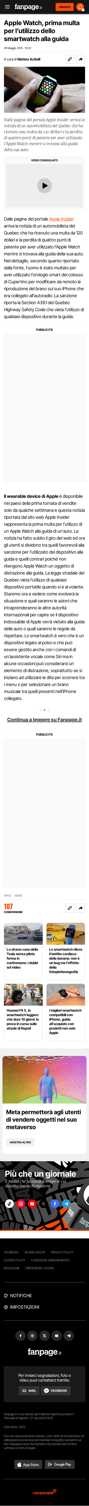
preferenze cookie (39, 1268)
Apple (8, 895)
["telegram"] (66, 1203)
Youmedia (11, 1252)
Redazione (12, 1268)
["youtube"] (32, 1203)
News (18, 895)
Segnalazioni (34, 1252)
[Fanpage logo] (28, 7)
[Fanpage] (44, 1352)
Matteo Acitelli (29, 59)
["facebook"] (54, 1203)
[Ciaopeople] (44, 1492)
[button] (80, 59)
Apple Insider (61, 219)
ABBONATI (64, 6)
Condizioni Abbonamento (50, 1260)
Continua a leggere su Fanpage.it (44, 720)
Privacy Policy (62, 1252)
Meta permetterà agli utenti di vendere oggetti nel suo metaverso (43, 1119)
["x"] (43, 1203)
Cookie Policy (14, 1260)
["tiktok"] (9, 1203)
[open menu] (5, 7)
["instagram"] (20, 1203)
